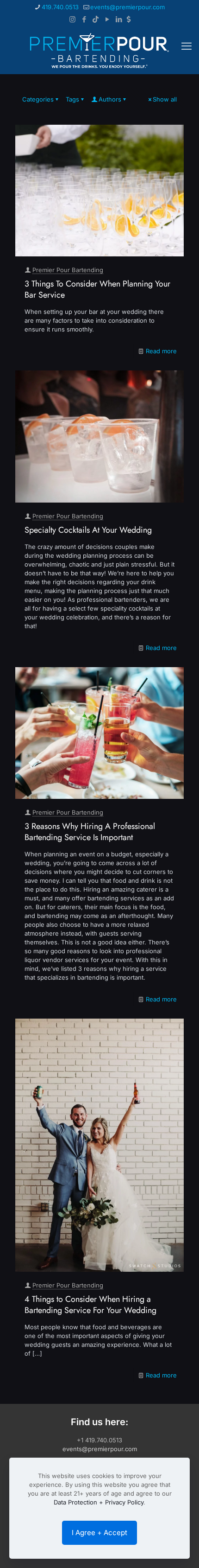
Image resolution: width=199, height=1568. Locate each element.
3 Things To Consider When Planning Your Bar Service (97, 289)
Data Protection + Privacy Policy (98, 1502)
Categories (38, 99)
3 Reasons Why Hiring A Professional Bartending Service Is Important (90, 831)
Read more (161, 351)
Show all (165, 99)
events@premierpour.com (127, 7)
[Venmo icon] (129, 19)
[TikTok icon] (95, 19)
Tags (72, 99)
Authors (110, 99)
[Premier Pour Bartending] (99, 50)
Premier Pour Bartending (67, 270)
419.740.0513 (60, 7)
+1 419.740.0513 (99, 1440)
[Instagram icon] (72, 19)
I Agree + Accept (99, 1532)
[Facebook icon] (84, 19)
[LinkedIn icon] (118, 19)
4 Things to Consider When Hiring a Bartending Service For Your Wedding (90, 1304)
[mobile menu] (186, 46)
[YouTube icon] (107, 19)
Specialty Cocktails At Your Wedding (88, 530)
